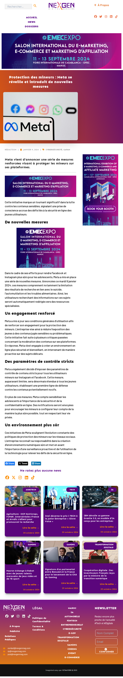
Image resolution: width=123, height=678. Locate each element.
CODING (72, 649)
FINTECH (72, 620)
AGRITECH (31, 490)
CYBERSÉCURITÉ (54, 150)
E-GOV (72, 633)
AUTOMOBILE (72, 616)
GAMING (32, 544)
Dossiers (31, 26)
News (31, 21)
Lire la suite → (31, 527)
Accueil (31, 17)
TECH (72, 490)
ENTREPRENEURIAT (72, 624)
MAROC (72, 608)
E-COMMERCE (72, 657)
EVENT (72, 653)
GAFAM (66, 150)
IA (112, 490)
